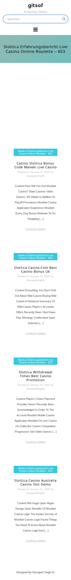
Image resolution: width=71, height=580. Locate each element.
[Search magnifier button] (63, 19)
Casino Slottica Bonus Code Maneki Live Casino (35, 165)
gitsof (35, 5)
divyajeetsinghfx (35, 175)
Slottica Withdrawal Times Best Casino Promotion (35, 376)
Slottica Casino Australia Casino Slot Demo (35, 482)
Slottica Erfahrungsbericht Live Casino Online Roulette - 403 (35, 152)
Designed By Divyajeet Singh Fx (35, 572)
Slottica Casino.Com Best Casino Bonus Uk (35, 269)
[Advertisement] (35, 105)
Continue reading (35, 229)
